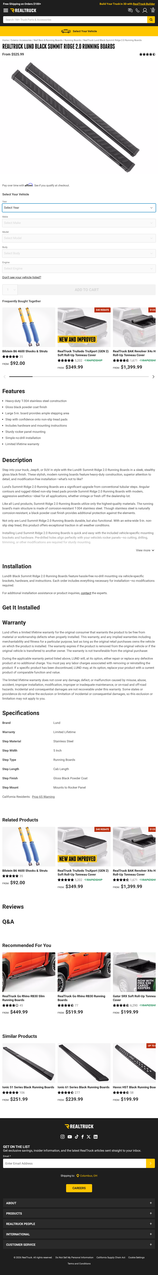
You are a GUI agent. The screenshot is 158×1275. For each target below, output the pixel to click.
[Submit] (150, 1163)
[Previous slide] (4, 376)
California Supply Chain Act (111, 1257)
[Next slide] (153, 376)
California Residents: (28, 797)
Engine (5, 262)
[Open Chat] (130, 10)
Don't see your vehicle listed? (21, 277)
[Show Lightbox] (79, 117)
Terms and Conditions (79, 1263)
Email (7, 1156)
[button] (79, 1202)
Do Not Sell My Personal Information (74, 1257)
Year (4, 201)
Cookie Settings (136, 1257)
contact (86, 593)
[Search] (151, 19)
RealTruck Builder (144, 3)
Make (5, 216)
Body (5, 247)
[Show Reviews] (147, 54)
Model (5, 232)
